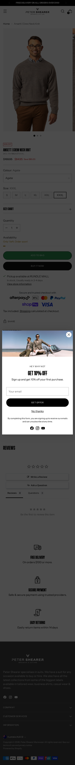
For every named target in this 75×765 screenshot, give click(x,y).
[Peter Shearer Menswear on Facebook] (32, 429)
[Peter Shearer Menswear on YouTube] (43, 429)
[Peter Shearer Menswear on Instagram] (37, 429)
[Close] (69, 334)
